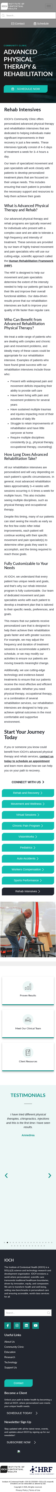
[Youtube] (35, 1325)
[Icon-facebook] (7, 1325)
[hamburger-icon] (48, 6)
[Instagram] (17, 1325)
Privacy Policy (22, 1490)
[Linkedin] (26, 1325)
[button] (6, 1175)
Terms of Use (34, 1490)
